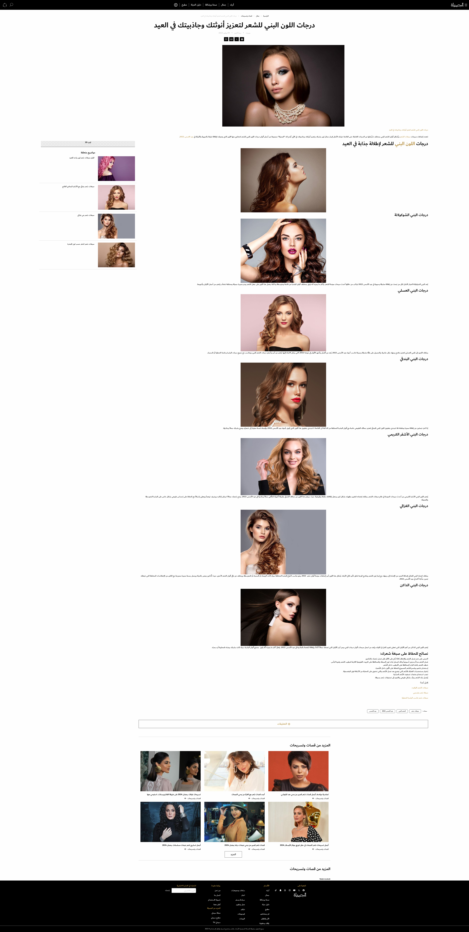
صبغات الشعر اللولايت (420, 687)
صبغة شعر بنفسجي (420, 692)
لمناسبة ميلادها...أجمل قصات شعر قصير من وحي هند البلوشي (305, 794)
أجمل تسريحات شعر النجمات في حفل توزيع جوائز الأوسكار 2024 (304, 845)
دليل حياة (265, 904)
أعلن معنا (216, 904)
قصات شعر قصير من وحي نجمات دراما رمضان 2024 (244, 845)
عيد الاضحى (372, 711)
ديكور (243, 909)
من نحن (217, 890)
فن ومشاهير (264, 913)
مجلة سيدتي (216, 913)
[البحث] (11, 4)
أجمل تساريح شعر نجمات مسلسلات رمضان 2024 (181, 845)
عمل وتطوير (240, 904)
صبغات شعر (415, 711)
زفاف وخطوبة (264, 923)
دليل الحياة (196, 5)
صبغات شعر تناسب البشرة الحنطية (414, 697)
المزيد (233, 854)
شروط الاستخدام (214, 899)
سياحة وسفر (240, 899)
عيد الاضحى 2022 (186, 136)
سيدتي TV (216, 922)
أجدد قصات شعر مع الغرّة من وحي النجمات (248, 794)
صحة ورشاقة (211, 5)
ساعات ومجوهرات (238, 890)
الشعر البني (402, 711)
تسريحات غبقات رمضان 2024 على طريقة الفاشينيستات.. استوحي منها (174, 794)
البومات (242, 918)
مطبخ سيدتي (215, 917)
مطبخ (184, 5)
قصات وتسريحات (246, 16)
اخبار (243, 895)
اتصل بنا (217, 895)
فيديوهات (241, 913)
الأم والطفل (265, 918)
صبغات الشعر (405, 136)
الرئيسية (266, 16)
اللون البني (405, 144)
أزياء (232, 5)
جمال (223, 5)
